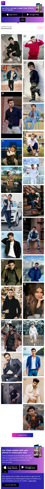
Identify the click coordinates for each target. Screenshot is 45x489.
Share (40, 27)
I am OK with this (10, 485)
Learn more (32, 481)
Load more (22, 435)
